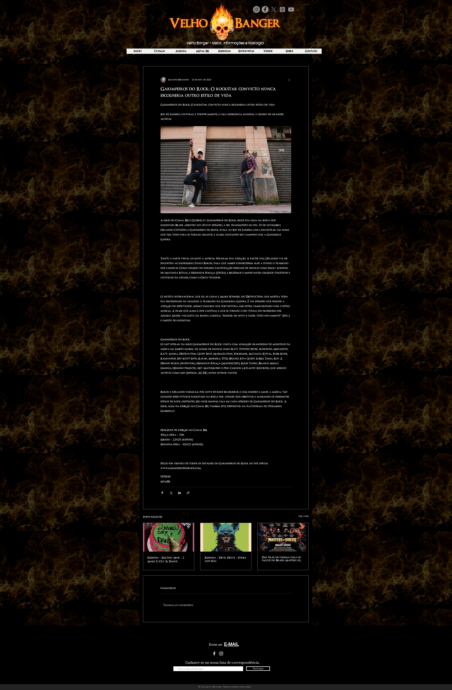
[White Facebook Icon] (214, 653)
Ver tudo (303, 516)
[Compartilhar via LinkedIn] (179, 492)
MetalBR (165, 481)
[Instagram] (256, 9)
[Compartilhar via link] (188, 492)
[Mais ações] (289, 80)
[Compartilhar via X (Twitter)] (171, 492)
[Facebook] (265, 9)
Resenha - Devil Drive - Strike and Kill (225, 559)
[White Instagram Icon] (221, 653)
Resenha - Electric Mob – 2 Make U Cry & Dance (165, 559)
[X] (273, 9)
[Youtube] (291, 9)
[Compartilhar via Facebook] (162, 492)
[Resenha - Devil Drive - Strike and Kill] (225, 537)
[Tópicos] (282, 9)
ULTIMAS (165, 476)
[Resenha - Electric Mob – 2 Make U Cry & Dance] (168, 537)
